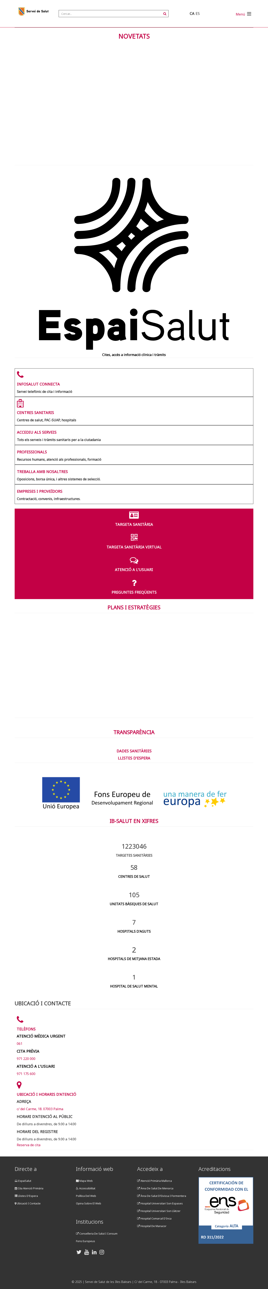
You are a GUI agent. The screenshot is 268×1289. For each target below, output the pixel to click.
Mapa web (86, 1181)
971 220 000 (26, 1058)
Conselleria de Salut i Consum (98, 1233)
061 (19, 1043)
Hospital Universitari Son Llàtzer (160, 1211)
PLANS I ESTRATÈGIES (134, 607)
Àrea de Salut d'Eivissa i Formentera (163, 1196)
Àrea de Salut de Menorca (156, 1188)
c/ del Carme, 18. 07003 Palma (40, 1109)
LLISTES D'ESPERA (134, 758)
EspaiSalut (24, 1181)
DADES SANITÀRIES (134, 750)
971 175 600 (26, 1073)
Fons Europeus (85, 1241)
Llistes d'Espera (27, 1196)
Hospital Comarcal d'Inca (155, 1218)
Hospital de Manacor (153, 1226)
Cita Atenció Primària (30, 1188)
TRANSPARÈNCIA (134, 732)
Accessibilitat (87, 1188)
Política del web (86, 1196)
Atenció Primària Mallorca (156, 1181)
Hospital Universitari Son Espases (161, 1203)
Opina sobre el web (88, 1203)
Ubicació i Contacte (28, 1203)
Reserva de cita (28, 1145)
